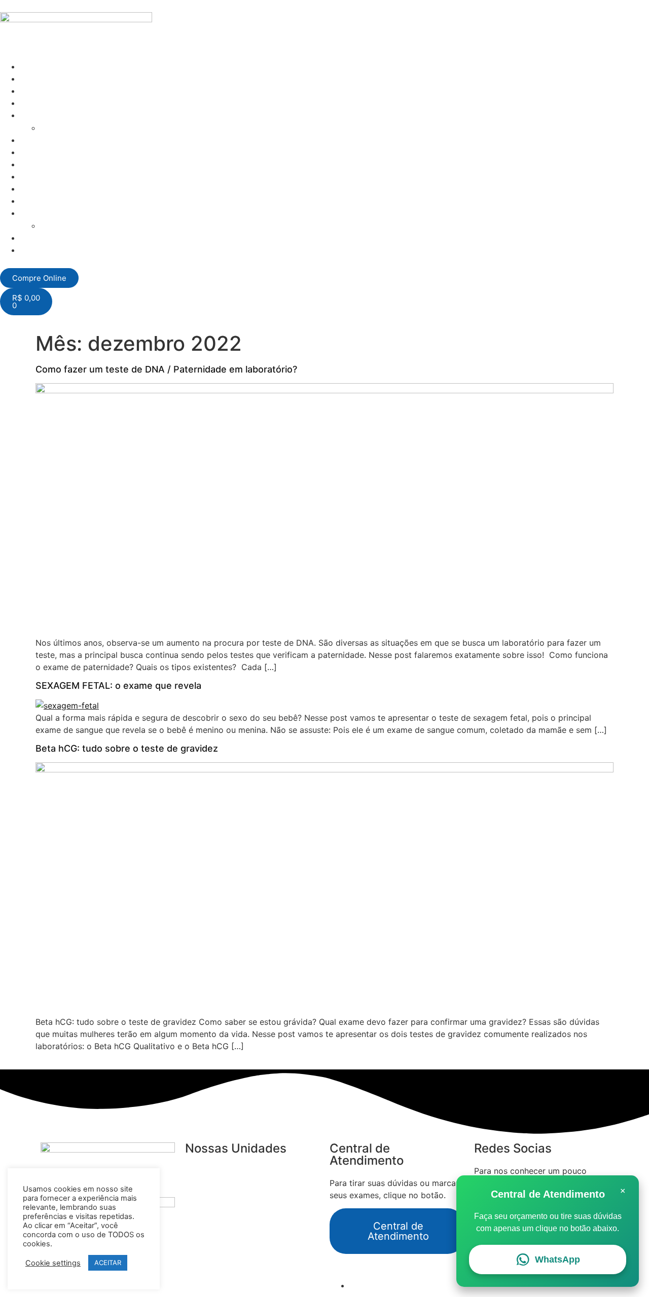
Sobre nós (39, 115)
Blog (29, 152)
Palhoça (200, 1244)
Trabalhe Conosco (76, 128)
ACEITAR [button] (107, 1262)
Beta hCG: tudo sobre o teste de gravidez (126, 748)
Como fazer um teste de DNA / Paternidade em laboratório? (166, 369)
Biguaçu (200, 1256)
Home (31, 66)
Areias (197, 1207)
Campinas (204, 1219)
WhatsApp (557, 1259)
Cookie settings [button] (53, 1263)
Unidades (38, 103)
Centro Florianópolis (224, 1171)
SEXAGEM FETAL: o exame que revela (118, 685)
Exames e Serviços (56, 91)
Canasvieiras (209, 1183)
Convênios (40, 140)
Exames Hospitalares (60, 78)
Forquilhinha (208, 1232)
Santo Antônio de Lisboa (232, 1195)
